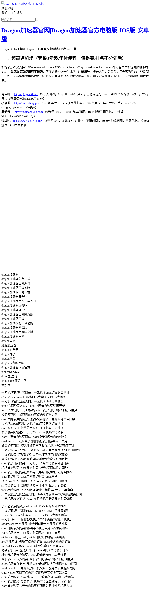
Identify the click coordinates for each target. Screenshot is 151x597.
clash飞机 (38, 4)
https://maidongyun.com (29, 111)
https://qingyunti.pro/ (26, 94)
